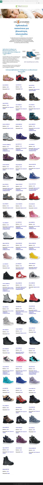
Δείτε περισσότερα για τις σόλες (31, 61)
